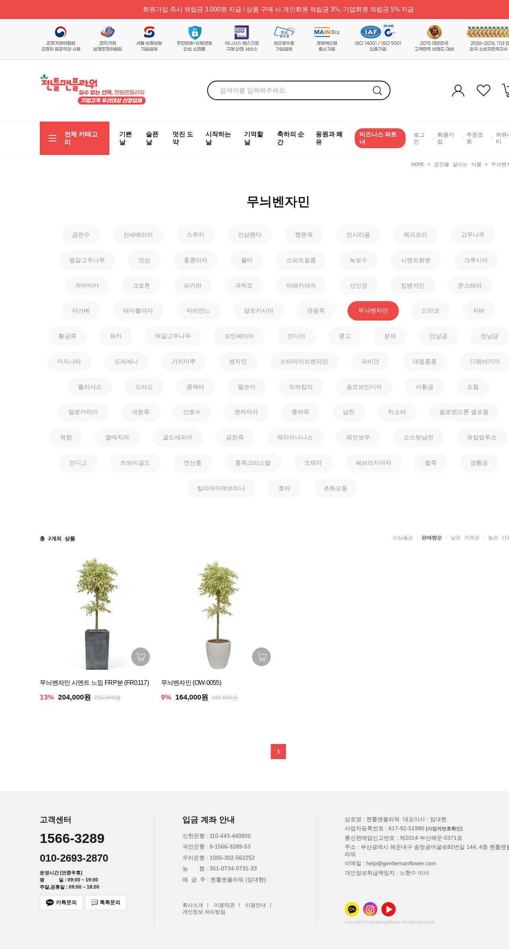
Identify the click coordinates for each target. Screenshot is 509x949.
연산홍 (193, 462)
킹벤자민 (413, 285)
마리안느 (198, 310)
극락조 (244, 285)
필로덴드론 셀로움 (464, 411)
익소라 (397, 411)
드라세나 (126, 361)
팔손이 (247, 386)
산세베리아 (138, 234)
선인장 (358, 285)
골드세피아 (177, 437)
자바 (479, 310)
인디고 (78, 462)
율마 (247, 260)
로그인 (419, 138)
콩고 (345, 335)
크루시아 (476, 260)
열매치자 (117, 437)
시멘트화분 (416, 260)
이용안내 (255, 905)
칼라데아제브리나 (221, 488)
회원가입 (445, 138)
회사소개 (193, 905)
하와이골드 (135, 462)
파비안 (370, 361)
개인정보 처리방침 (204, 912)
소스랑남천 (418, 437)
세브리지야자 (373, 462)
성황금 (479, 462)
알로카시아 (259, 310)
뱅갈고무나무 (87, 260)
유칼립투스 (482, 437)
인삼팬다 (250, 234)
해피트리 (415, 234)
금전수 (81, 234)
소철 (473, 386)
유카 (116, 335)
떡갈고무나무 (173, 335)
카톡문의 (66, 902)
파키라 (193, 285)
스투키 (195, 234)
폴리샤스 (90, 386)
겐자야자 (246, 411)
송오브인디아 (364, 386)
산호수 (192, 411)
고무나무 (473, 234)
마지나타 (69, 361)
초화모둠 (336, 488)
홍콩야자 (196, 260)
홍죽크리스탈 (253, 462)
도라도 (144, 386)
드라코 (430, 310)
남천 (349, 411)
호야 (284, 488)
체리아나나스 (295, 437)
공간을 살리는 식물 (458, 164)
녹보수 (358, 260)
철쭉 (431, 462)
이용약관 (224, 905)
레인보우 (358, 437)
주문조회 (474, 138)
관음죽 (316, 310)
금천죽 (235, 437)
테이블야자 (138, 310)
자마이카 (87, 285)
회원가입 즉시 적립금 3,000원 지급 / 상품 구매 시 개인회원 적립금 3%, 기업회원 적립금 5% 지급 (278, 9)
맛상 (144, 260)
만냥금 (438, 335)
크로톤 (141, 285)
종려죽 (300, 411)
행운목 (304, 234)
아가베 (81, 310)
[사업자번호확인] (444, 828)
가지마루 (184, 361)
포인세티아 (239, 335)
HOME (418, 164)
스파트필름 (301, 260)
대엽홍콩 (425, 361)
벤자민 (238, 361)
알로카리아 (83, 411)
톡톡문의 (110, 902)
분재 (390, 335)
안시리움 (358, 234)
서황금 (424, 386)
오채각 (313, 462)
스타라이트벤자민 (304, 361)
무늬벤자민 (373, 310)
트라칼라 (301, 386)
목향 (66, 437)
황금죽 (67, 335)
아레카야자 (301, 285)
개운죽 (141, 411)
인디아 (296, 335)
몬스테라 (470, 285)
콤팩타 (195, 386)
